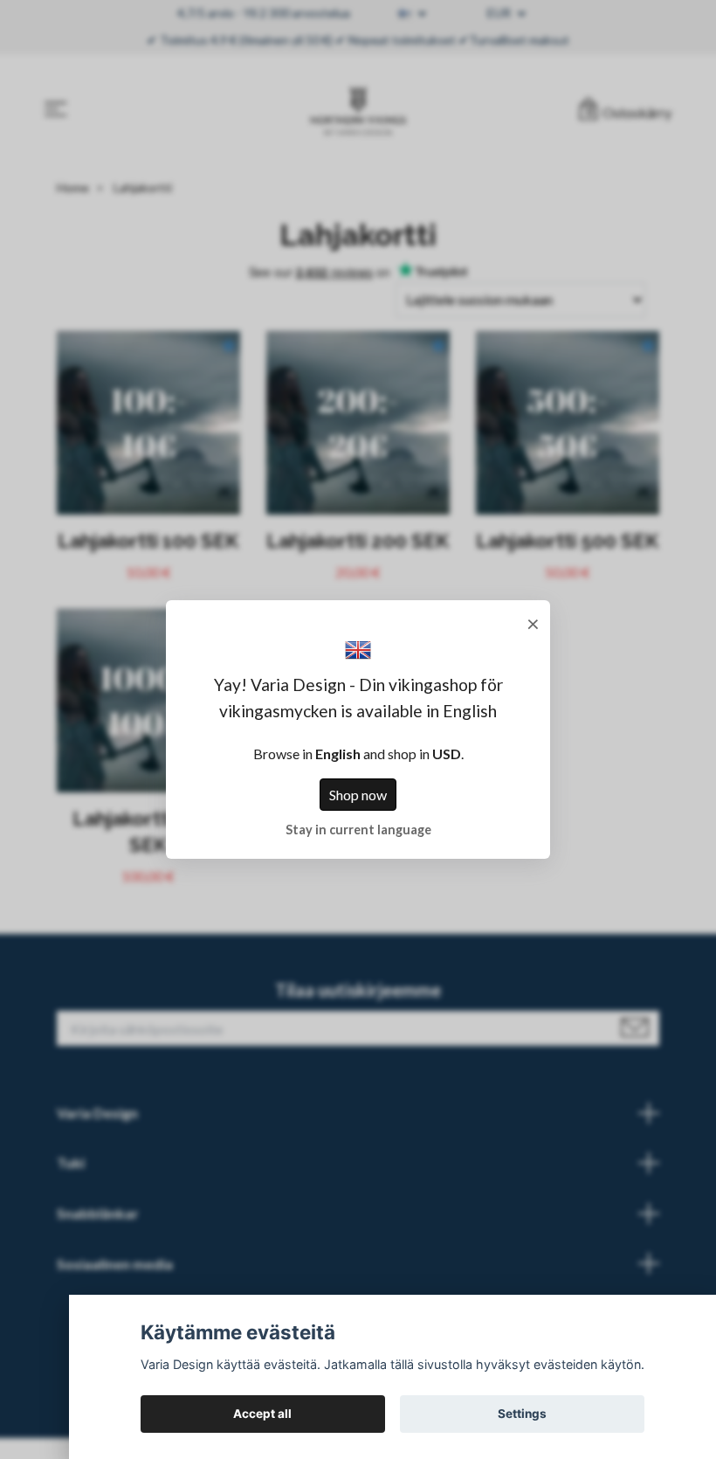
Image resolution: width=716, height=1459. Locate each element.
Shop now (358, 794)
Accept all (262, 1414)
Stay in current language (358, 829)
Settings (522, 1414)
